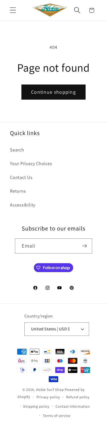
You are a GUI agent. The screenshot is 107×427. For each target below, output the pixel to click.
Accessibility (22, 205)
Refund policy (78, 397)
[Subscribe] (85, 246)
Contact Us (21, 177)
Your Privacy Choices (31, 163)
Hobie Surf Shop (50, 389)
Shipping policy (36, 406)
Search (17, 150)
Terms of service (56, 415)
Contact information (72, 406)
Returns (18, 191)
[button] (13, 10)
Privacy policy (48, 397)
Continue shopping (53, 92)
